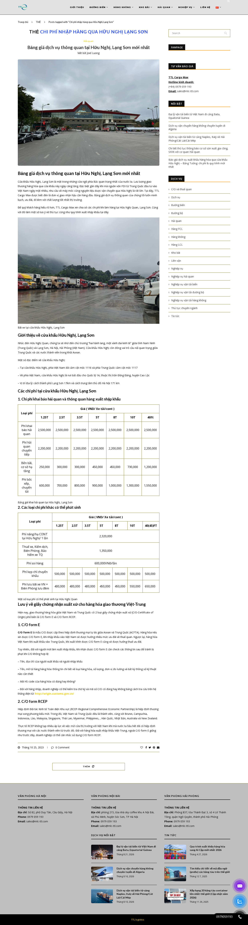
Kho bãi (144, 7)
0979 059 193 (35, 817)
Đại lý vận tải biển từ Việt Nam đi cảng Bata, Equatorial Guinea (136, 848)
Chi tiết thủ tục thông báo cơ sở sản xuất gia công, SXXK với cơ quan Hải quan (198, 150)
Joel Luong (93, 53)
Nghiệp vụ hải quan (182, 276)
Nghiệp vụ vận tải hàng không (188, 300)
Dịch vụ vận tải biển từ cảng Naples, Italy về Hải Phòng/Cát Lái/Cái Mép (135, 894)
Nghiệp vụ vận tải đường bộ (187, 292)
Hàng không (122, 7)
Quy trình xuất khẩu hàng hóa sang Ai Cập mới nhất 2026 (207, 848)
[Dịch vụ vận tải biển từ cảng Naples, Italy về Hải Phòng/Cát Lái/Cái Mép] (102, 896)
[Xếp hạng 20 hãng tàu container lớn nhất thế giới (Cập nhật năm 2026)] (175, 896)
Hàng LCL (177, 244)
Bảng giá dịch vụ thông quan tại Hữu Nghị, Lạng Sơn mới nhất (88, 47)
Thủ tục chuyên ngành (184, 308)
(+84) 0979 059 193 (180, 86)
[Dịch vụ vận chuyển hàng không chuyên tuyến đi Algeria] (102, 874)
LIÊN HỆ (205, 7)
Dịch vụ (175, 197)
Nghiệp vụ (185, 7)
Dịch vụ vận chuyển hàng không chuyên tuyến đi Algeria (135, 870)
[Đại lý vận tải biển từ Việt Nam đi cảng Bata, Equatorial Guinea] (102, 852)
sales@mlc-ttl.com (188, 91)
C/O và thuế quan (181, 189)
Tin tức (175, 316)
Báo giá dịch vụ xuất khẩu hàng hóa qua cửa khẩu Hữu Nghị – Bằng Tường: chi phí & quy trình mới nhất (197, 163)
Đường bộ (177, 213)
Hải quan (164, 7)
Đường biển (97, 7)
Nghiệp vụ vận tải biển (184, 284)
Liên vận (176, 260)
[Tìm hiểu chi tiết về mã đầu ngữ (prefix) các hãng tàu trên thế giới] (175, 874)
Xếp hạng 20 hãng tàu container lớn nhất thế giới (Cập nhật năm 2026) (209, 894)
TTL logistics (137, 919)
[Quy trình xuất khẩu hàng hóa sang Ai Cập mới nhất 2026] (175, 852)
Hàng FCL (177, 229)
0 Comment (63, 747)
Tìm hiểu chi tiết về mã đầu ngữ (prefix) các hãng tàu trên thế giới (210, 870)
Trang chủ (23, 22)
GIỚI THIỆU (77, 7)
